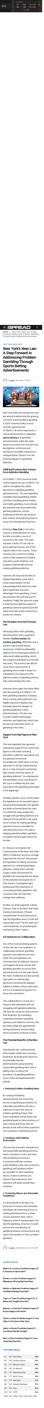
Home (5, 332)
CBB (25, 1396)
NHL (35, 1396)
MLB (30, 1396)
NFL (10, 1396)
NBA (15, 1396)
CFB (20, 1396)
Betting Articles (13, 344)
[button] (4, 327)
